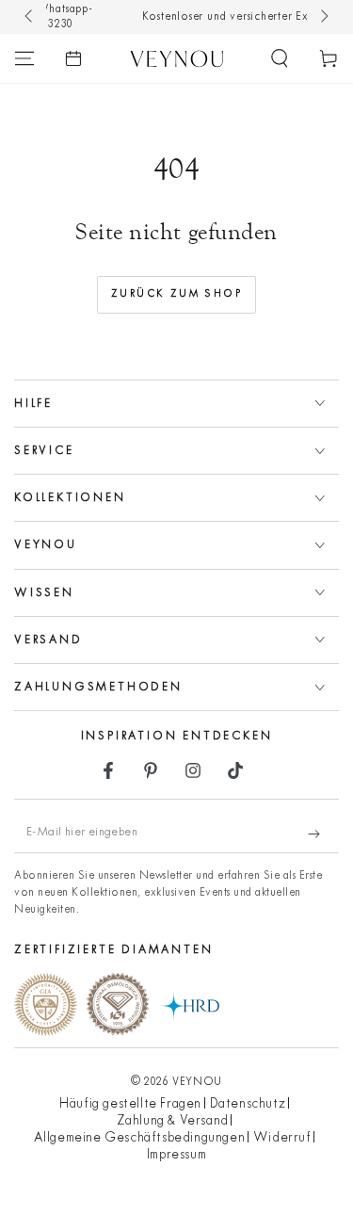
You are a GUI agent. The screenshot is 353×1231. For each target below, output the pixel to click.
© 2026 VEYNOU (176, 1082)
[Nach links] (30, 17)
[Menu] (24, 58)
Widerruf (282, 1138)
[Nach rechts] (323, 17)
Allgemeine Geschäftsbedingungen (140, 1138)
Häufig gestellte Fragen (130, 1104)
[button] (279, 58)
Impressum (176, 1155)
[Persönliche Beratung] (73, 58)
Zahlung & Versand (173, 1121)
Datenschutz (248, 1104)
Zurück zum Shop (176, 294)
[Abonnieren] (323, 834)
